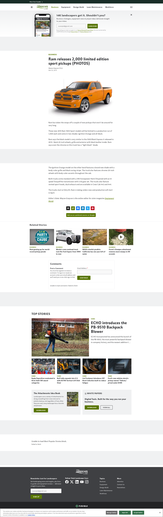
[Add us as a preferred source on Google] (73, 208)
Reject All (125, 512)
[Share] (78, 208)
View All (106, 407)
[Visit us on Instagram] (86, 482)
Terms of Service (84, 31)
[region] (81, 513)
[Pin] (93, 208)
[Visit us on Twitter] (72, 482)
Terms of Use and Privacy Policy (85, 30)
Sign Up (36, 497)
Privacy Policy (74, 31)
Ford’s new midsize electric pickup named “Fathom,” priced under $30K (118, 380)
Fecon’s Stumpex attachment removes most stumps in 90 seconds (120, 251)
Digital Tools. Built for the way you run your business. (105, 400)
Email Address (82, 268)
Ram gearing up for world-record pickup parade (40, 250)
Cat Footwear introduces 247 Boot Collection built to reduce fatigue (94, 380)
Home (93, 319)
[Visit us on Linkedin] (77, 482)
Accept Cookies (138, 512)
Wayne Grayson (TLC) (55, 68)
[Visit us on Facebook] (67, 482)
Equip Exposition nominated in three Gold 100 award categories (43, 380)
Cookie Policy (31, 515)
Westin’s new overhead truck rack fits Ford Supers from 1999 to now (68, 251)
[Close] (160, 512)
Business (52, 54)
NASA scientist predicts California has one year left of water (93, 251)
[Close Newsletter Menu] (131, 15)
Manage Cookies (111, 512)
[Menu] (32, 7)
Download (40, 410)
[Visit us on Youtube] (82, 482)
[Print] (68, 208)
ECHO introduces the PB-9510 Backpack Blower (109, 327)
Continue (84, 278)
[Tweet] (88, 208)
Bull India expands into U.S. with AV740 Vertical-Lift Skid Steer (68, 380)
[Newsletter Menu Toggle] (131, 7)
